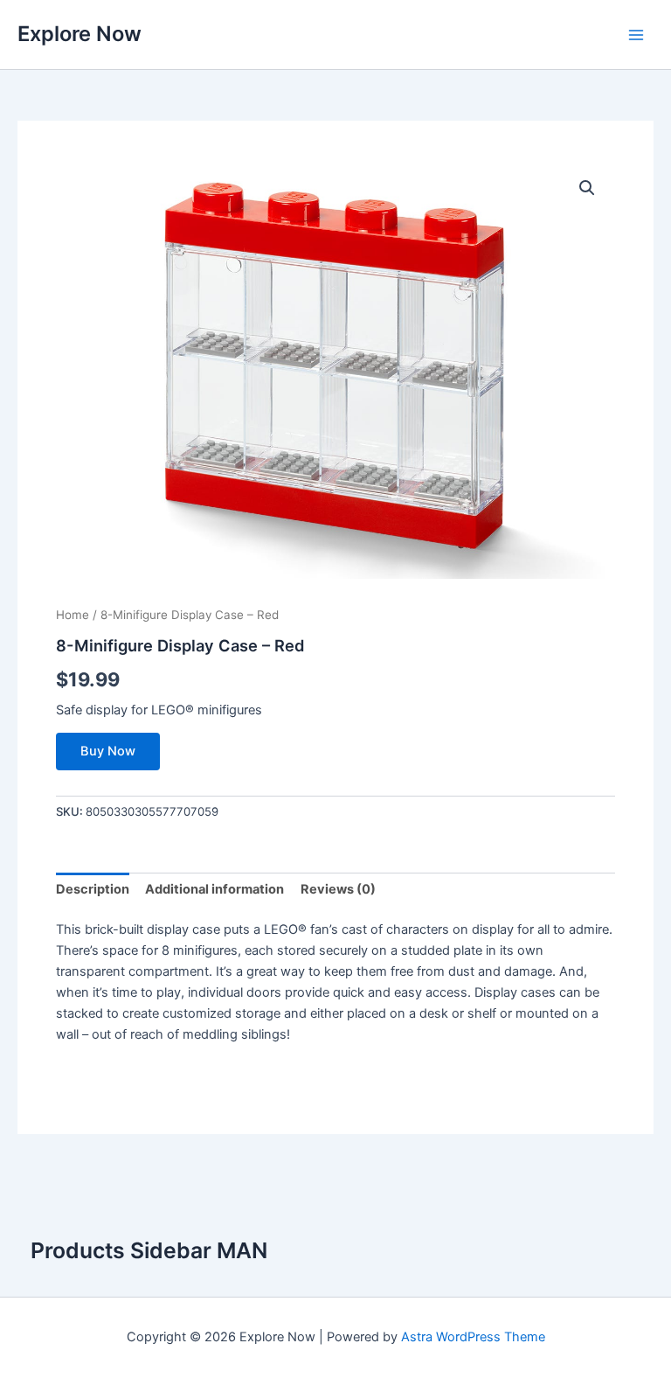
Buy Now (107, 751)
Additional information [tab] (214, 889)
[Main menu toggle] (636, 34)
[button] (587, 188)
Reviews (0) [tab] (338, 889)
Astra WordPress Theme (473, 1337)
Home (72, 615)
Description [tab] (92, 889)
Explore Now (79, 33)
